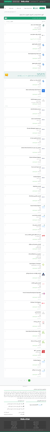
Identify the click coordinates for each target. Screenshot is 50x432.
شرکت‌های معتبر (14, 427)
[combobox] (7, 21)
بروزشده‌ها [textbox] (8, 21)
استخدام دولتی (36, 422)
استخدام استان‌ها (14, 424)
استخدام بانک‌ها (14, 422)
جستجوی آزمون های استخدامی (9, 11)
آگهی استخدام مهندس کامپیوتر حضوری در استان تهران (32, 15)
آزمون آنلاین (14, 426)
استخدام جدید (36, 427)
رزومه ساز (36, 426)
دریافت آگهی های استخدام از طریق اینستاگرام (15, 409)
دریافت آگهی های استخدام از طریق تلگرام (15, 406)
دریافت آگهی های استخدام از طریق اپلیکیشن (15, 403)
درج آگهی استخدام (8, 1)
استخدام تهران (36, 424)
